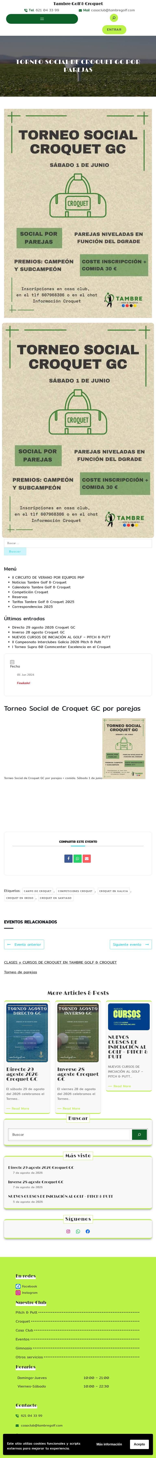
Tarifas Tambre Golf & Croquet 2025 (43, 601)
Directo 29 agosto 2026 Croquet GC (43, 627)
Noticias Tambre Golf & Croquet (39, 582)
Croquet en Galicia (113, 891)
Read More (21, 1108)
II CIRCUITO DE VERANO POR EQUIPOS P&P (48, 577)
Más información (109, 1444)
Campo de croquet (37, 891)
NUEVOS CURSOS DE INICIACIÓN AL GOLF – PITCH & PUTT (61, 637)
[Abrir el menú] (42, 19)
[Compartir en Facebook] (68, 859)
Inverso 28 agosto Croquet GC (38, 632)
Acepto (139, 1444)
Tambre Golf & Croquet (78, 3)
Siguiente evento (127, 944)
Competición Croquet (30, 592)
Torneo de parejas (20, 972)
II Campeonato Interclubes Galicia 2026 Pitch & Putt (56, 642)
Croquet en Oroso (19, 898)
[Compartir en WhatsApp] (78, 859)
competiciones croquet (75, 891)
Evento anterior (28, 944)
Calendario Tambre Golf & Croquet (41, 587)
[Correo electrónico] (87, 859)
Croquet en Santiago (56, 898)
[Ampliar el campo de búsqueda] (114, 18)
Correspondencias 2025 (32, 606)
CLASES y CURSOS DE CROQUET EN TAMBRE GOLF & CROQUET (60, 962)
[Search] (139, 1134)
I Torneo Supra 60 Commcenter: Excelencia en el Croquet (61, 647)
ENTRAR (114, 29)
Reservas (19, 597)
